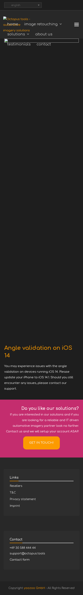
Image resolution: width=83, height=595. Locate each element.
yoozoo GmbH (34, 588)
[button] (76, 24)
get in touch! (41, 442)
